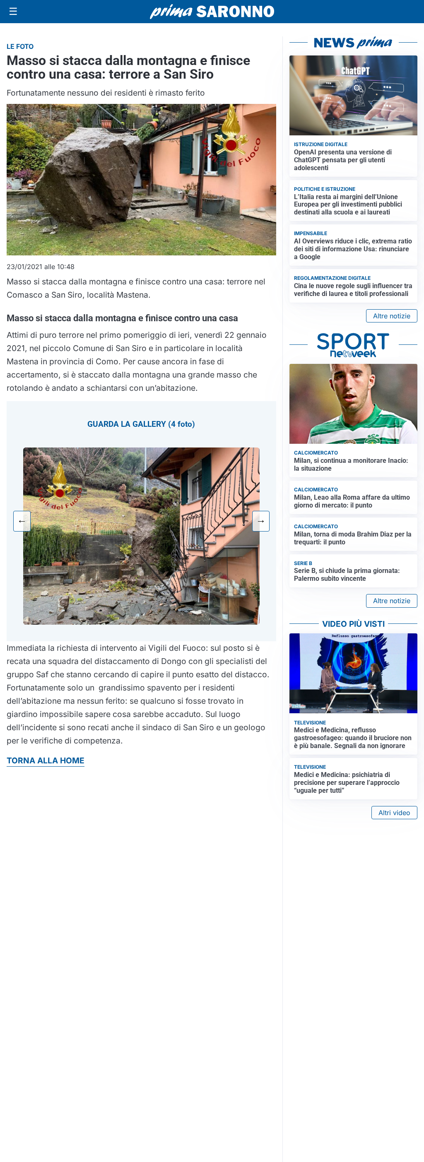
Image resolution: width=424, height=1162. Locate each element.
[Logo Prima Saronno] (212, 11)
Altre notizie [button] (391, 316)
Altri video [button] (394, 812)
